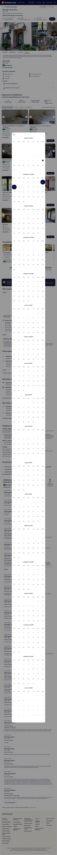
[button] (38, 145)
